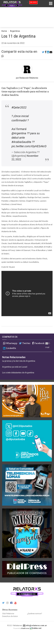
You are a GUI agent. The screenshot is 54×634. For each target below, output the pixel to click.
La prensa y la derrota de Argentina (18, 361)
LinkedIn (10, 348)
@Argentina (19, 133)
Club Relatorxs (8, 613)
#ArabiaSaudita (21, 142)
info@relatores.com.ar (36, 625)
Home (4, 31)
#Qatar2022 (19, 107)
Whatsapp (11, 343)
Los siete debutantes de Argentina (18, 372)
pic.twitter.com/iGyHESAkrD (29, 146)
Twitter (26, 343)
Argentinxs (15, 31)
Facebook (39, 343)
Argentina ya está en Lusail (14, 367)
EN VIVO (33, 2)
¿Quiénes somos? (34, 613)
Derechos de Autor (10, 616)
